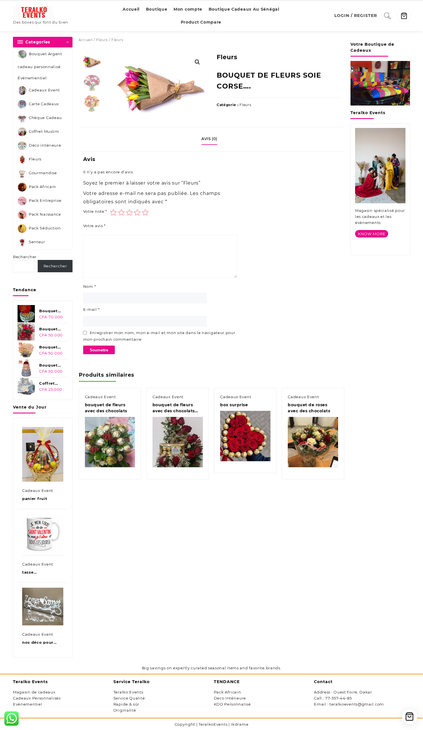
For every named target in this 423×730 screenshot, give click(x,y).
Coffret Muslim (44, 131)
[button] (197, 62)
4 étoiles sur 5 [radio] (137, 212)
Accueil (86, 40)
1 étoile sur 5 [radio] (113, 212)
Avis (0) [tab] (209, 138)
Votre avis (94, 225)
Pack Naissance (45, 214)
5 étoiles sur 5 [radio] (145, 212)
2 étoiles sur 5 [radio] (121, 212)
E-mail (91, 309)
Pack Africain (42, 187)
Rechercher (25, 256)
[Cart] (404, 15)
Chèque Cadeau (45, 118)
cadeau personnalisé (39, 66)
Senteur (37, 242)
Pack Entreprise (45, 200)
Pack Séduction (45, 228)
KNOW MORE (371, 233)
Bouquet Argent (45, 53)
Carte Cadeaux (44, 104)
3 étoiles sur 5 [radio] (129, 212)
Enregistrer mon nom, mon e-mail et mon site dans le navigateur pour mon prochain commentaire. (159, 336)
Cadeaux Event (44, 90)
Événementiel (32, 78)
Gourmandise (43, 173)
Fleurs (35, 159)
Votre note (95, 211)
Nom (89, 286)
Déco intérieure (45, 145)
